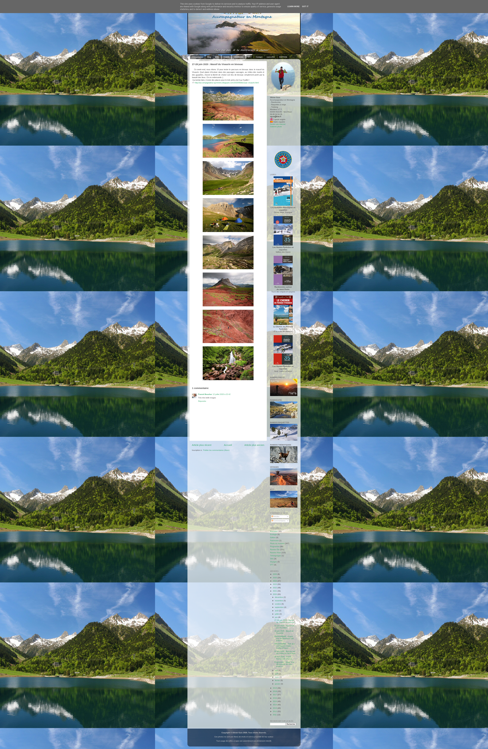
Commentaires (279, 521)
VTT (249, 57)
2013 (275, 708)
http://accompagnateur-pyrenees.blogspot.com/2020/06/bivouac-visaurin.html (227, 83)
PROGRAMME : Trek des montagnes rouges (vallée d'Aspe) (284, 646)
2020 (275, 594)
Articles (276, 517)
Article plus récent (201, 445)
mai (276, 670)
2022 (275, 588)
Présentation (197, 57)
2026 (275, 574)
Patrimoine (274, 541)
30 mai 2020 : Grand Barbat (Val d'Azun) (283, 658)
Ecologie (273, 534)
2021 (275, 591)
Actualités (274, 531)
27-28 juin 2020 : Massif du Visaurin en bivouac (284, 621)
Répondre (202, 401)
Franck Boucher (205, 394)
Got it (305, 6)
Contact (259, 57)
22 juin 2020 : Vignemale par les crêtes (284, 627)
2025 (275, 578)
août (277, 611)
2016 (275, 698)
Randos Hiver (275, 553)
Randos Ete (274, 550)
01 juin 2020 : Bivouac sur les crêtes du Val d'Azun (284, 652)
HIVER (226, 57)
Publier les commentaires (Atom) (216, 450)
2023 (275, 584)
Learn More (293, 6)
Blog (209, 57)
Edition (273, 537)
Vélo (272, 559)
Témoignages (275, 556)
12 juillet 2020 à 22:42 (222, 394)
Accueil (228, 445)
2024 (275, 581)
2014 (275, 705)
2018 (275, 691)
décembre (279, 597)
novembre (279, 601)
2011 (275, 715)
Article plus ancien (254, 445)
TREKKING (238, 57)
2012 (275, 711)
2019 (275, 688)
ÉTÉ (217, 57)
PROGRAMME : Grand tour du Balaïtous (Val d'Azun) (284, 639)
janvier (278, 684)
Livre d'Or (271, 57)
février (277, 680)
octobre (278, 604)
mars (277, 677)
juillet (277, 614)
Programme (275, 546)
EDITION (283, 57)
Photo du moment (277, 543)
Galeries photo (276, 127)
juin (276, 617)
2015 (275, 701)
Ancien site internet (277, 124)
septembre (279, 607)
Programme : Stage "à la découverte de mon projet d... (284, 664)
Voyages (273, 562)
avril (277, 674)
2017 (275, 695)
